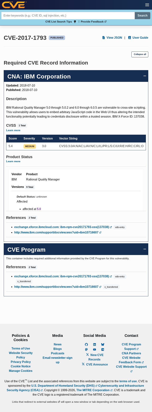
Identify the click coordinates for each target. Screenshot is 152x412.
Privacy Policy (21, 361)
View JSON (114, 37)
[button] (147, 5)
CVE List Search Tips (58, 21)
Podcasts (57, 353)
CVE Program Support (131, 346)
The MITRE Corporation (93, 390)
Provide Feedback (92, 21)
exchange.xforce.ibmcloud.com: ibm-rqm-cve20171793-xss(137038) (62, 227)
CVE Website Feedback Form (130, 360)
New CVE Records (96, 357)
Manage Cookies (20, 370)
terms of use (128, 381)
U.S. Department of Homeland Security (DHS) (63, 385)
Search (143, 15)
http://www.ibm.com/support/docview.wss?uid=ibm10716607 (56, 232)
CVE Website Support (131, 366)
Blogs (57, 348)
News (58, 344)
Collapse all (140, 54)
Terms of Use (20, 348)
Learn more (13, 130)
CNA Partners (131, 353)
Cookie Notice (21, 366)
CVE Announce (96, 364)
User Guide (140, 37)
